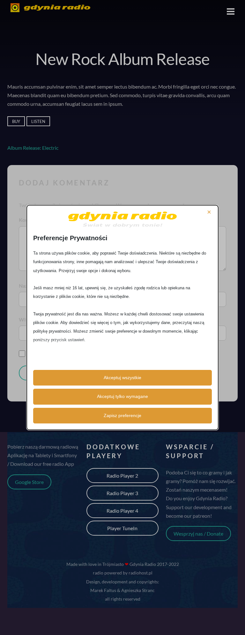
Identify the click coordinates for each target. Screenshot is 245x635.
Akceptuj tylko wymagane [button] (122, 396)
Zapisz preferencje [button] (122, 415)
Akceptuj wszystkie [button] (122, 377)
